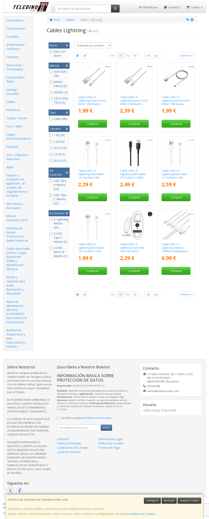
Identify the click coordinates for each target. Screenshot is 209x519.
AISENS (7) (61, 92)
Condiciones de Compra (73, 447)
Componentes (15, 28)
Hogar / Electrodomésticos (18, 136)
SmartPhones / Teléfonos (16, 47)
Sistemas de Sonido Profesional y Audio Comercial (17, 234)
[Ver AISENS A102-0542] (176, 78)
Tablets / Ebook (16, 118)
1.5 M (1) (59, 154)
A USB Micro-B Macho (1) (60, 252)
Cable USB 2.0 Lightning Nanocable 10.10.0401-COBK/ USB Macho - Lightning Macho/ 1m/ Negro (134, 178)
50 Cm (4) (60, 148)
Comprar (92, 124)
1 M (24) (59, 135)
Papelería (12, 147)
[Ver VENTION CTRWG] (176, 225)
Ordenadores (15, 20)
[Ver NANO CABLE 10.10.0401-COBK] (134, 152)
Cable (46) (60, 119)
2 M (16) (59, 142)
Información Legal (110, 439)
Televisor (12, 57)
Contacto (173, 7)
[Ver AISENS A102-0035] (92, 78)
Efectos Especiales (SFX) (17, 218)
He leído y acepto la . (86, 418)
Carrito (195, 7)
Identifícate (150, 7)
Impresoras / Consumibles (14, 67)
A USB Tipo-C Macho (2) (60, 238)
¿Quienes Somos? (69, 452)
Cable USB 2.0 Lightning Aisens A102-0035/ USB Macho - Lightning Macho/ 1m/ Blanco (92, 104)
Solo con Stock (59, 53)
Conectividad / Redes (15, 79)
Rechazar (169, 500)
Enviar (106, 427)
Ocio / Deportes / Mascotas (17, 157)
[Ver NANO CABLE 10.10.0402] (176, 152)
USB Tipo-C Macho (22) (60, 199)
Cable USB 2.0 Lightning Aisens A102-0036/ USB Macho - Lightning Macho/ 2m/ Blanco (134, 104)
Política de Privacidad (98, 418)
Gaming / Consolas (12, 92)
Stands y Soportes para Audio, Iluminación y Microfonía (15, 285)
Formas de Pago (109, 447)
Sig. (156, 55)
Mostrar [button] (186, 55)
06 (148, 55)
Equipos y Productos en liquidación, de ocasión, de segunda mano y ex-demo (17, 185)
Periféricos (13, 110)
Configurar (152, 500)
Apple (10, 167)
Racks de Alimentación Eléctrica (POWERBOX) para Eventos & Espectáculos (16, 312)
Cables (10, 102)
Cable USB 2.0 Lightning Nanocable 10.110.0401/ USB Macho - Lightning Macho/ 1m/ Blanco (91, 251)
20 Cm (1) (60, 160)
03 (135, 55)
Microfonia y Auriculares (14, 206)
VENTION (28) (60, 74)
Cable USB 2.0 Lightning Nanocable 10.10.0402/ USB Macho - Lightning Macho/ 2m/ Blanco (174, 178)
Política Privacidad (69, 443)
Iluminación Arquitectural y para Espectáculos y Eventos (16, 338)
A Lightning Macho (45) (61, 223)
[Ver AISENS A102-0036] (134, 78)
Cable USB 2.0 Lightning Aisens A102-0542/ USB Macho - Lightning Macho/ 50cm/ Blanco (176, 104)
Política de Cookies (143, 514)
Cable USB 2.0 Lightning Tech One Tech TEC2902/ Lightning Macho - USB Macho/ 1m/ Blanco (134, 251)
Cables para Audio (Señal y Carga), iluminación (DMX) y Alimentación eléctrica (18, 259)
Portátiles (12, 37)
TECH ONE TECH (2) (61, 100)
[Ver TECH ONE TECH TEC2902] (134, 225)
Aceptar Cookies (189, 500)
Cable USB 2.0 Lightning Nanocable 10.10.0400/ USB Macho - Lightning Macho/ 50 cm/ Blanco (92, 178)
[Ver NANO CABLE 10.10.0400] (92, 152)
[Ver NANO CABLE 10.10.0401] (92, 225)
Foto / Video (14, 126)
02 (128, 55)
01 (120, 55)
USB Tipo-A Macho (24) (60, 185)
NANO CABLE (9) (60, 84)
